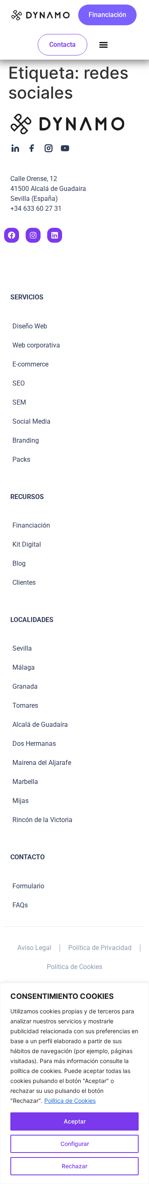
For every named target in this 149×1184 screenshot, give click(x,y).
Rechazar (74, 1166)
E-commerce (30, 364)
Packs (21, 459)
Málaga (23, 667)
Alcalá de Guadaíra (40, 724)
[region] (74, 1083)
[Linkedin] (54, 235)
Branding (25, 440)
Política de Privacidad (100, 948)
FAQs (20, 905)
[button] (104, 45)
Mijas (20, 801)
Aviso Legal (34, 948)
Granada (25, 686)
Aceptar (75, 1121)
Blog (19, 563)
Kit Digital (26, 544)
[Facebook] (11, 235)
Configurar (74, 1143)
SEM (19, 402)
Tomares (25, 705)
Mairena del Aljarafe (41, 763)
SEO (18, 383)
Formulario (28, 886)
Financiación (31, 525)
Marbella (25, 782)
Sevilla (22, 648)
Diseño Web (29, 326)
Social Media (31, 421)
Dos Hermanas (34, 744)
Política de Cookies (70, 1100)
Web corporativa (36, 345)
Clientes (24, 582)
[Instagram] (33, 235)
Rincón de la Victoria (42, 820)
